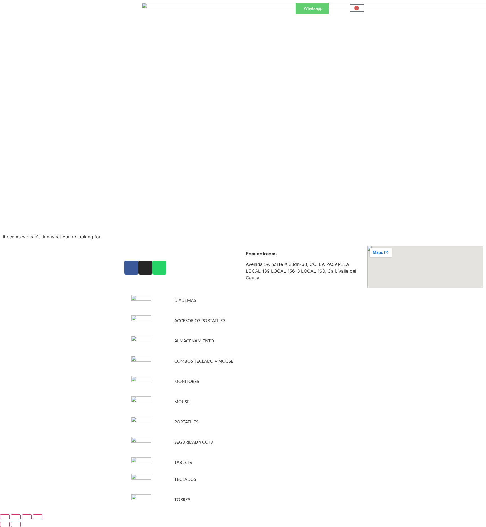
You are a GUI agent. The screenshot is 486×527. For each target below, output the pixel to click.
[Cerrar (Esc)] (37, 516)
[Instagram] (145, 268)
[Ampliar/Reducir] (5, 516)
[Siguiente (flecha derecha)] (16, 524)
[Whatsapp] (159, 268)
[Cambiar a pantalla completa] (16, 516)
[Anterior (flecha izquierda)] (5, 524)
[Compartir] (27, 516)
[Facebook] (131, 268)
